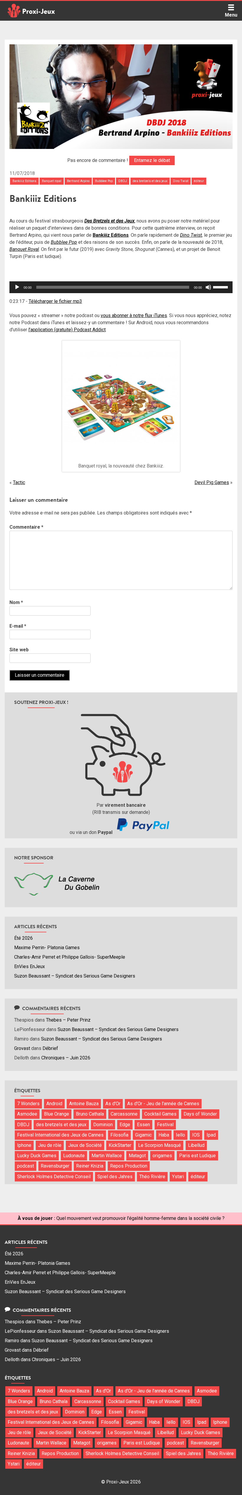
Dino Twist (180, 181)
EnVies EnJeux (29, 966)
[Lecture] (17, 287)
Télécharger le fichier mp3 (55, 301)
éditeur (199, 181)
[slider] (221, 286)
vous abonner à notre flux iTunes (134, 315)
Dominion (103, 1124)
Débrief (50, 1048)
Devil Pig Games (211, 482)
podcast (25, 1166)
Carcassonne (124, 1114)
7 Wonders (28, 1103)
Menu (231, 15)
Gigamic (143, 1135)
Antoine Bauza (84, 1103)
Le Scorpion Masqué (159, 1145)
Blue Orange (56, 1114)
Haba (163, 1135)
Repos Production (128, 1166)
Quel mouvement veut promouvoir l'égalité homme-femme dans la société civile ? (140, 1218)
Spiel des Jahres (115, 1176)
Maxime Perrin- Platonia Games (47, 947)
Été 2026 (23, 938)
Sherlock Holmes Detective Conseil (54, 1176)
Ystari (178, 1176)
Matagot (137, 1155)
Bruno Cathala (90, 1114)
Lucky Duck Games (36, 1155)
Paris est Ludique (197, 1155)
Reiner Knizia (89, 1166)
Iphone (24, 1145)
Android (54, 1103)
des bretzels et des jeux (150, 181)
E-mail (17, 626)
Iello (180, 1135)
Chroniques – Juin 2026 (65, 1058)
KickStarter (120, 1145)
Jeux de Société (85, 1145)
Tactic (19, 482)
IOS (196, 1135)
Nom (16, 602)
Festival (165, 1124)
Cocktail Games (160, 1114)
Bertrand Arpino (78, 181)
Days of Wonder (200, 1114)
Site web (19, 649)
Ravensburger (55, 1166)
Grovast (22, 1048)
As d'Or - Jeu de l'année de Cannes (163, 1103)
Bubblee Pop (104, 181)
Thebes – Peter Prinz (68, 1020)
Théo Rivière (152, 1176)
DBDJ (122, 181)
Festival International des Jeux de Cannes (60, 1135)
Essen (143, 1124)
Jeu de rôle (49, 1145)
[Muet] (208, 287)
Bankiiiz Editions (24, 181)
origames (162, 1155)
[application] (121, 287)
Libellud (196, 1145)
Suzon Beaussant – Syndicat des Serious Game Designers (74, 976)
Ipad (211, 1135)
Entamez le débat (152, 160)
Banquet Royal (24, 249)
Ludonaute (74, 1155)
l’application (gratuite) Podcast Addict (67, 329)
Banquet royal (51, 181)
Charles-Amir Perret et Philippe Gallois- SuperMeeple (69, 957)
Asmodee (27, 1114)
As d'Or (112, 1103)
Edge (125, 1124)
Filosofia (119, 1135)
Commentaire (26, 527)
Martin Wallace (106, 1155)
